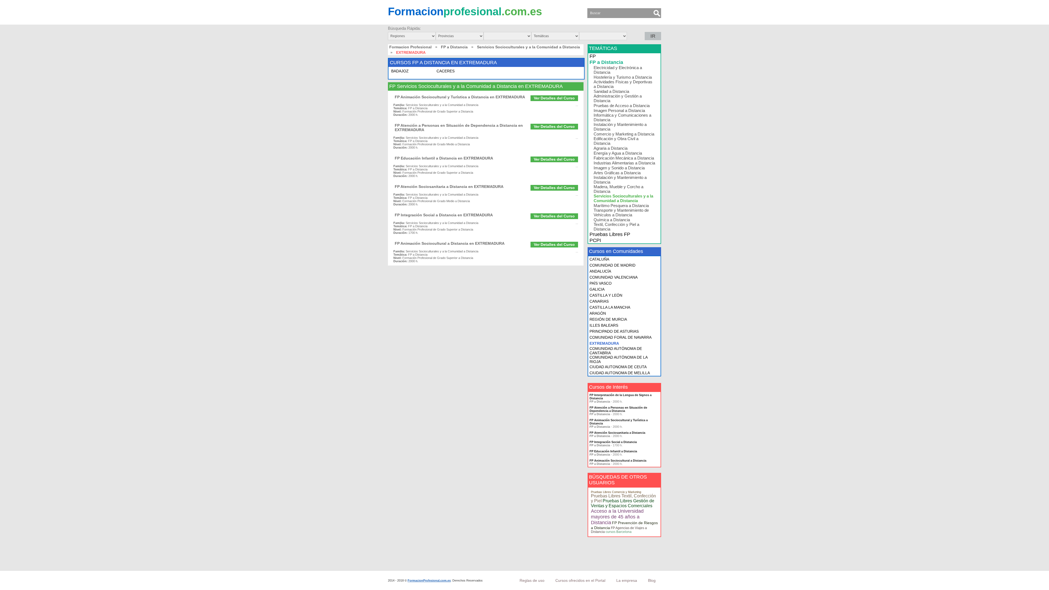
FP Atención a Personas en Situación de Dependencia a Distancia (618, 409)
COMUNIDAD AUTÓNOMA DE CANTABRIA (616, 350)
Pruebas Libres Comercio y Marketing (616, 492)
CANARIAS (599, 301)
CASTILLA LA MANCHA (610, 307)
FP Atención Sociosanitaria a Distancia (617, 432)
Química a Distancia (612, 219)
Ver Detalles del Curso (554, 98)
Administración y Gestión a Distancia (618, 98)
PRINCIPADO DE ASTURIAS (614, 331)
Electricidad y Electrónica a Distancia (618, 70)
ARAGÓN (598, 313)
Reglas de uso (532, 580)
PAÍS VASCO (601, 283)
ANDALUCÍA (600, 271)
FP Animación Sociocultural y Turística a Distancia (619, 421)
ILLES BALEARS (604, 325)
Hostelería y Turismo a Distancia (623, 77)
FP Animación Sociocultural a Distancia (618, 460)
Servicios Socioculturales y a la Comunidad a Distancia (528, 47)
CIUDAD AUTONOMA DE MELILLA (620, 373)
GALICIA (597, 289)
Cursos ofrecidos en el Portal (580, 580)
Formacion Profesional (410, 47)
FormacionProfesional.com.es (429, 580)
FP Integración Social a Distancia (613, 442)
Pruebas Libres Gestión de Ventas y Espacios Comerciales (622, 503)
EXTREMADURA (604, 343)
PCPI (595, 240)
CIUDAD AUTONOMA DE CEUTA (618, 367)
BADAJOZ (400, 71)
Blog (652, 580)
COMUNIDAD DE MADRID (612, 265)
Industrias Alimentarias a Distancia (624, 163)
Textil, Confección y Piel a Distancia (616, 226)
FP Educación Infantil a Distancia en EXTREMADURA (444, 158)
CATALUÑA (599, 259)
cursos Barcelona (619, 532)
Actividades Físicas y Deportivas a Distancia (623, 84)
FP (593, 56)
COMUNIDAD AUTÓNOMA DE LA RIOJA (618, 359)
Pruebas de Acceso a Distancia (622, 105)
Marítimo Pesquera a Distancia (621, 205)
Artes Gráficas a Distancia (617, 172)
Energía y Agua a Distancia (618, 153)
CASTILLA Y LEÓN (606, 295)
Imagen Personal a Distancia (619, 110)
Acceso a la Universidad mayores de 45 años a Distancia (617, 516)
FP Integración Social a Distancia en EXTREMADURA (444, 215)
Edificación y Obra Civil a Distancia (616, 141)
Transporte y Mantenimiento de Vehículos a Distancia (621, 212)
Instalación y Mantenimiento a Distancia (620, 126)
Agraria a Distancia (610, 148)
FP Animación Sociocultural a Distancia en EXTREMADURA (450, 243)
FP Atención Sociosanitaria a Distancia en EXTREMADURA (449, 186)
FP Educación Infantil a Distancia (613, 451)
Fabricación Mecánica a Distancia (624, 158)
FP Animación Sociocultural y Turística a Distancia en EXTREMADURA (460, 97)
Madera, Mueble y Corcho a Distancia (618, 189)
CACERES (446, 71)
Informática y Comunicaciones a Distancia (622, 117)
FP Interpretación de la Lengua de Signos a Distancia (621, 396)
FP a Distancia (454, 47)
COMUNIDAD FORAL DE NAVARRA (621, 337)
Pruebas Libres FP (610, 234)
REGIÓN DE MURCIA (608, 319)
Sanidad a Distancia (611, 91)
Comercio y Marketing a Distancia (624, 134)
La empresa (626, 580)
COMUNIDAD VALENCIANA (614, 277)
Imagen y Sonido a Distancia (619, 168)
